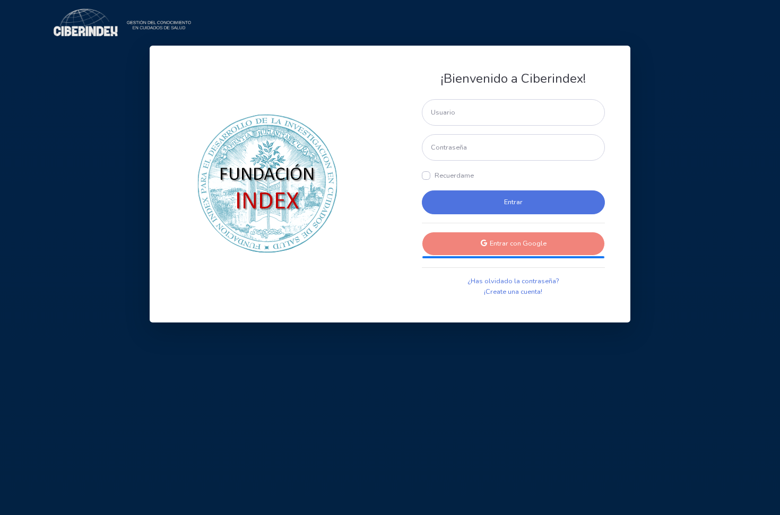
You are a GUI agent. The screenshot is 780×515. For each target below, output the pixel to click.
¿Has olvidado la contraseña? (513, 281)
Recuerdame (454, 175)
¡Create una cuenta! (513, 291)
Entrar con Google (517, 243)
